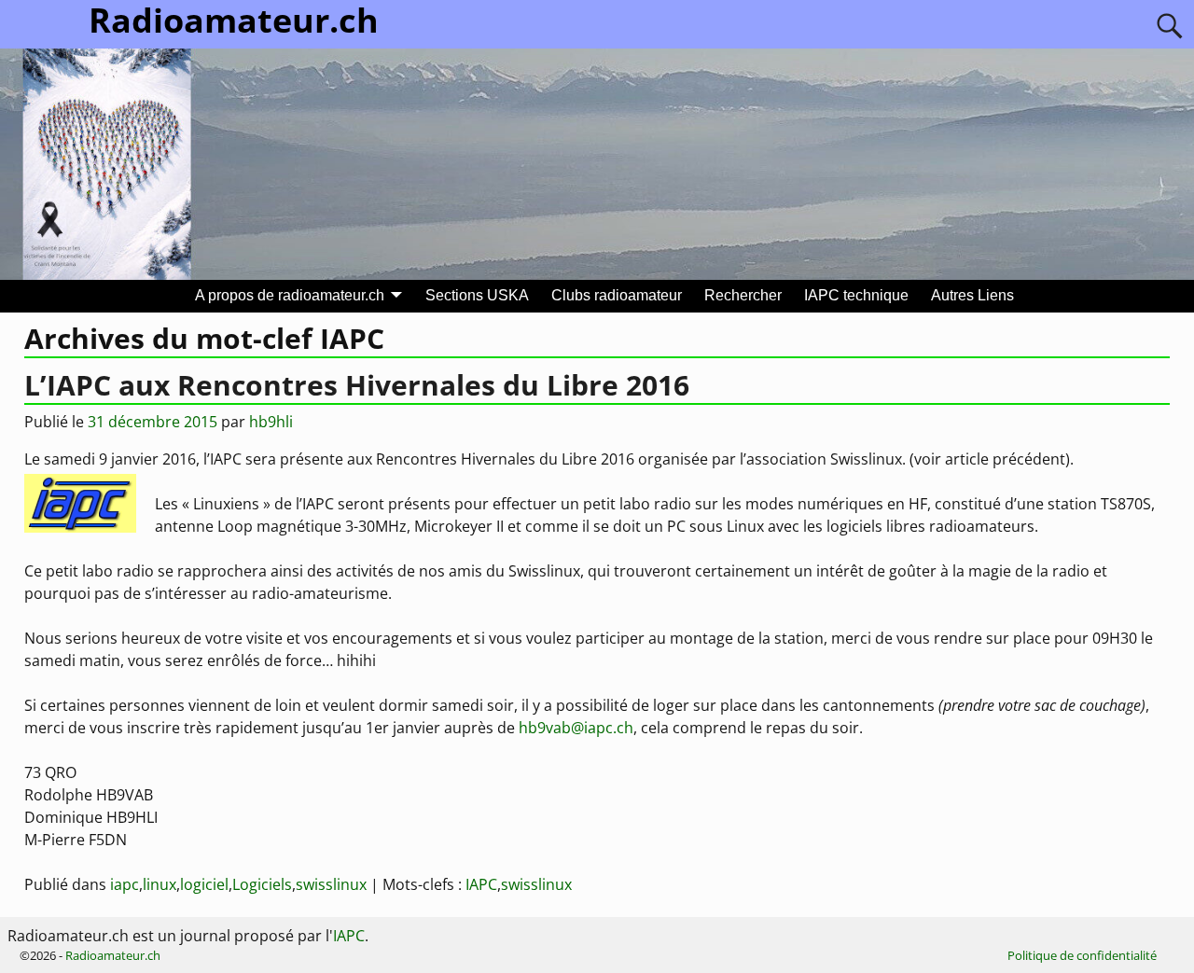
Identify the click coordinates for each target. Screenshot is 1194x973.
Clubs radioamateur (616, 295)
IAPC (481, 884)
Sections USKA (477, 295)
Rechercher (743, 295)
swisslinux (331, 884)
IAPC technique (856, 295)
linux (159, 884)
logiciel (204, 884)
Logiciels (262, 884)
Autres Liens (972, 295)
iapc (124, 884)
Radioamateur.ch (112, 955)
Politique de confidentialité (1082, 955)
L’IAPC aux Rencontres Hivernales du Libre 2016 (356, 385)
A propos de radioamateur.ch (289, 295)
